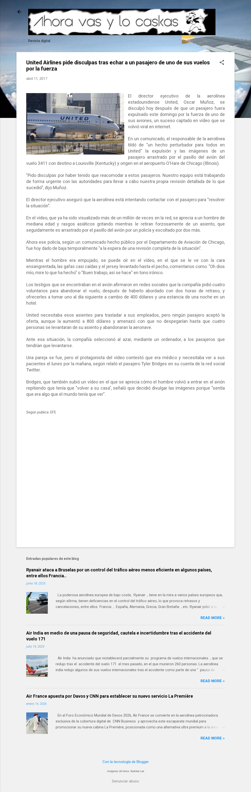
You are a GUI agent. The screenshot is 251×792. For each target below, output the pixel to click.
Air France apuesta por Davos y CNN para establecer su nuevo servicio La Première (109, 696)
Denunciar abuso (125, 781)
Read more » (213, 618)
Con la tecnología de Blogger (125, 762)
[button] (222, 62)
